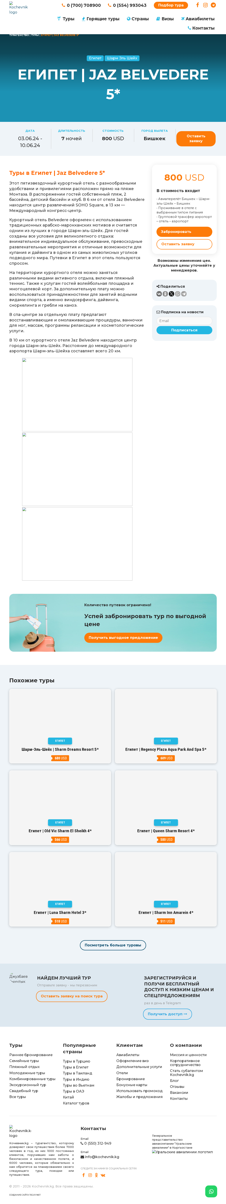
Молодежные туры (27, 1073)
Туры (68, 18)
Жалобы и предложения (139, 1097)
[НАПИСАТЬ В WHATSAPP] (211, 1191)
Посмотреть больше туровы (113, 945)
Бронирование (130, 1079)
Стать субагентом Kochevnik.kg (186, 1073)
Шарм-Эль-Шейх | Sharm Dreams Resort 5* (60, 749)
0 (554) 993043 (130, 5)
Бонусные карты (131, 1085)
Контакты (203, 28)
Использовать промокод (139, 1091)
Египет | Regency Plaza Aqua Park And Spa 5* (165, 749)
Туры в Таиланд (77, 1073)
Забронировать (176, 232)
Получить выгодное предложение (123, 638)
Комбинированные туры (32, 1079)
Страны (140, 18)
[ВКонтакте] (159, 293)
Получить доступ (166, 1014)
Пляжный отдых (24, 1067)
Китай (68, 1097)
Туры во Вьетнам (78, 1085)
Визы (168, 18)
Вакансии (179, 1093)
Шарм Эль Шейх (122, 58)
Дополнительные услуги (139, 1067)
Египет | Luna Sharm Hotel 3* (60, 912)
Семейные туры (24, 1061)
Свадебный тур (23, 1091)
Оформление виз (132, 1061)
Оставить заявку (196, 138)
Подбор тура (171, 5)
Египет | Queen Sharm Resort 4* (166, 830)
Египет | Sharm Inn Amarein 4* (166, 912)
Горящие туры (103, 18)
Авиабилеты (200, 18)
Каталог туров (76, 1103)
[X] (171, 293)
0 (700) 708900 (84, 5)
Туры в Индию (76, 1079)
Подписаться (184, 330)
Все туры (17, 1097)
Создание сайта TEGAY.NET (25, 1195)
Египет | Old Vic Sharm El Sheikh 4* (60, 830)
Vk (103, 1175)
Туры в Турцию (76, 1061)
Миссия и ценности (188, 1055)
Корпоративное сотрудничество (185, 1063)
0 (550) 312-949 (97, 1143)
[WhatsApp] (177, 293)
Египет (95, 58)
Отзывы (177, 1087)
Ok (97, 1175)
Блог (174, 1081)
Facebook (197, 5)
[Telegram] (183, 293)
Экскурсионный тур (27, 1085)
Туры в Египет (76, 1067)
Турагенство (19, 35)
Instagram (205, 5)
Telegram (213, 5)
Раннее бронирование (31, 1055)
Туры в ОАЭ (73, 1091)
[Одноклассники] (165, 293)
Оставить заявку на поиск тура (72, 996)
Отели (122, 1073)
